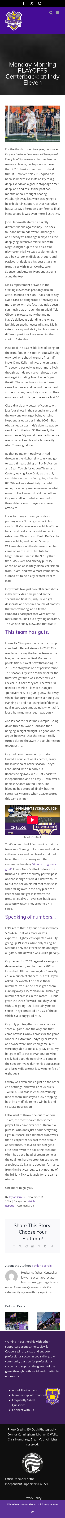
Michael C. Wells (46, 1434)
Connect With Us (23, 1410)
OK (32, 1512)
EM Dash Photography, (42, 1429)
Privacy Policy (32, 1498)
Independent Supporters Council (26, 1484)
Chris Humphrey (18, 1439)
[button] (7, 1320)
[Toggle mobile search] (51, 12)
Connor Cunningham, (21, 1434)
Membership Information (28, 1395)
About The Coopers (24, 1390)
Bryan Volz (38, 1439)
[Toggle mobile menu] (58, 12)
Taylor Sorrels (17, 1197)
